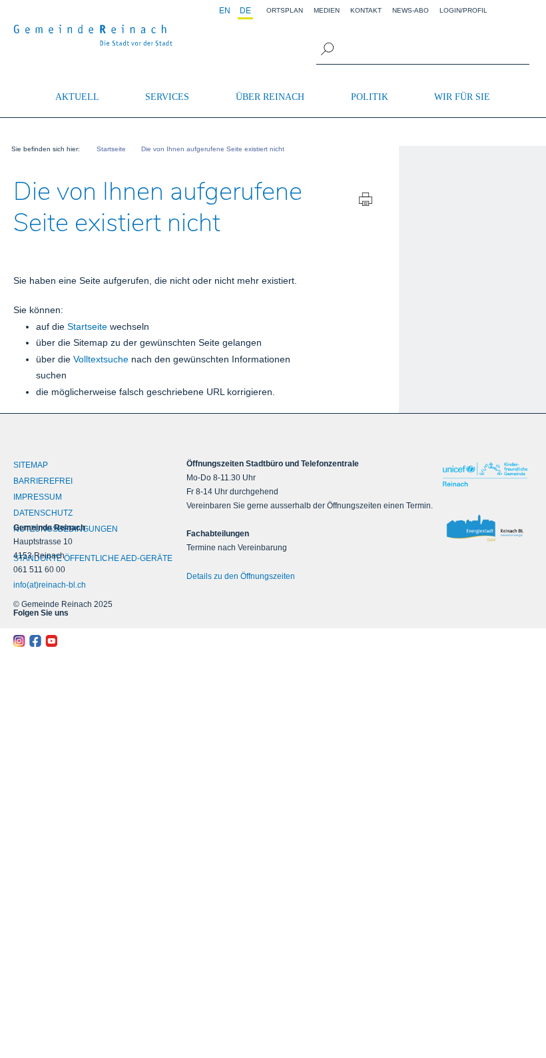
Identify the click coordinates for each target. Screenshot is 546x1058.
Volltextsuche (101, 359)
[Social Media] (78, 641)
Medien (327, 10)
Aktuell (77, 97)
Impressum (37, 497)
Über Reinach (270, 97)
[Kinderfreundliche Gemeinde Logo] (485, 474)
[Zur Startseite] (93, 35)
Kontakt (366, 10)
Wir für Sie (462, 97)
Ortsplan (284, 10)
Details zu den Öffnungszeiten (240, 576)
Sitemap (30, 465)
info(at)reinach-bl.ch (49, 585)
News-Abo (410, 10)
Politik (369, 97)
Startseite (87, 326)
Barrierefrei (43, 481)
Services (167, 97)
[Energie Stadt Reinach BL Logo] (485, 528)
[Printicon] (365, 201)
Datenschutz (43, 513)
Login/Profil (463, 10)
